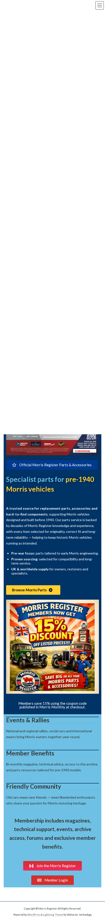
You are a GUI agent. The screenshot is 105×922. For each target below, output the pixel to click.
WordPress (34, 914)
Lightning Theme (53, 914)
